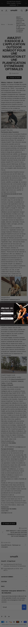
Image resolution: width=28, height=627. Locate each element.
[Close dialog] (27, 304)
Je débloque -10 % (7, 318)
